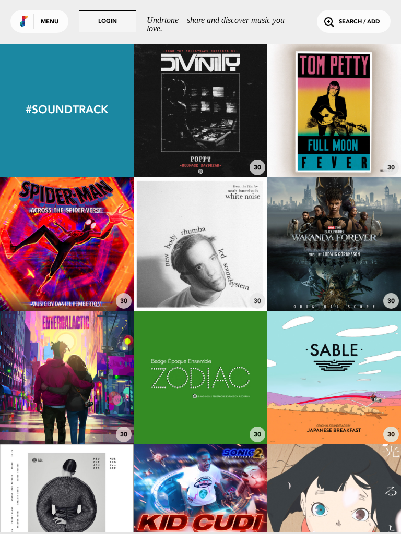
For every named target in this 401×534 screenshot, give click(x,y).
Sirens (334, 282)
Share (228, 110)
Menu (49, 22)
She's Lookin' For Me (66, 415)
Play (200, 110)
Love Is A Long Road (334, 148)
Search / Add (359, 22)
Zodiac (200, 410)
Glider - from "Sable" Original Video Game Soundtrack (334, 406)
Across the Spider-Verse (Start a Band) (67, 277)
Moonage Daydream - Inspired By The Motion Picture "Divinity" (200, 139)
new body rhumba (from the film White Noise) (200, 277)
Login (107, 22)
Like (172, 110)
